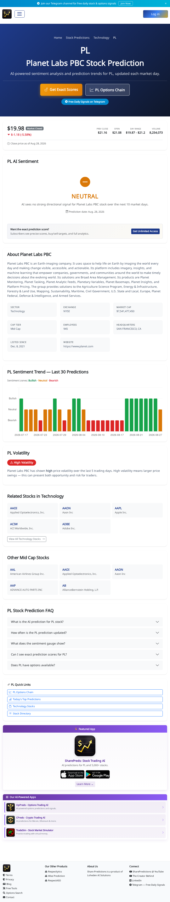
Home (58, 38)
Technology (101, 38)
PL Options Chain (110, 89)
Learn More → (85, 784)
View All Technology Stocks (25, 539)
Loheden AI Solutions (98, 875)
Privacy (10, 879)
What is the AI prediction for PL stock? (37, 622)
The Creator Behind (143, 875)
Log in (155, 14)
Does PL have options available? (33, 665)
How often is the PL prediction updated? (39, 633)
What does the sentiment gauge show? (38, 643)
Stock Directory (22, 713)
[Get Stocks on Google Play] (98, 774)
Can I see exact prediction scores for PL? (39, 654)
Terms (9, 875)
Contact (10, 897)
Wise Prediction (56, 875)
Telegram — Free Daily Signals (148, 884)
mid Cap (16, 329)
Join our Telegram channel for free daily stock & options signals (85, 3)
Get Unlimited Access (145, 231)
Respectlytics (55, 871)
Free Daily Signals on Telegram (86, 101)
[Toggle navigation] (20, 14)
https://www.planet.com (78, 346)
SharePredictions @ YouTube (148, 871)
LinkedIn (137, 880)
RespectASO (54, 880)
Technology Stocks (24, 706)
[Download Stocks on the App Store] (72, 774)
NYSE (66, 311)
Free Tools (11, 888)
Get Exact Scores (64, 89)
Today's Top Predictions (27, 699)
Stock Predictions (78, 38)
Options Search (14, 892)
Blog (8, 883)
